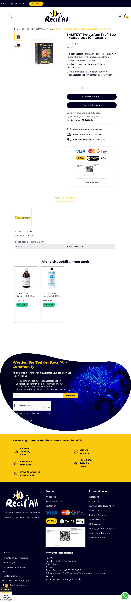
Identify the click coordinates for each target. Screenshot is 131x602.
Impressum (95, 501)
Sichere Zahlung (97, 515)
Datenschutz (96, 524)
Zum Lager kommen (100, 533)
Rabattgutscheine (11, 576)
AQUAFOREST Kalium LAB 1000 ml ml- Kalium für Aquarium (25, 294)
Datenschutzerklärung (42, 413)
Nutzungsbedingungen (101, 506)
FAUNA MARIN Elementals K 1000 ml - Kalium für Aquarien (51, 294)
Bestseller (51, 506)
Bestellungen (9, 562)
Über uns (94, 510)
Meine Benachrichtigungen (16, 580)
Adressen (6, 571)
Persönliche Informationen (15, 558)
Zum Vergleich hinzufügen (84, 116)
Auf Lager (19, 235)
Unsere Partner (97, 519)
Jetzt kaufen (93, 105)
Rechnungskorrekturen (14, 567)
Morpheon (34, 517)
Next (59, 54)
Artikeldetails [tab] (65, 198)
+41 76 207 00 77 (72, 570)
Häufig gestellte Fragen (101, 528)
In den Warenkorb (91, 96)
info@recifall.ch (73, 579)
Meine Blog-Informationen (15, 585)
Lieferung (94, 497)
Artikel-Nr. (19, 231)
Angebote (51, 497)
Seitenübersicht (97, 537)
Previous (29, 54)
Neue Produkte (54, 501)
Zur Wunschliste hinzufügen (85, 113)
